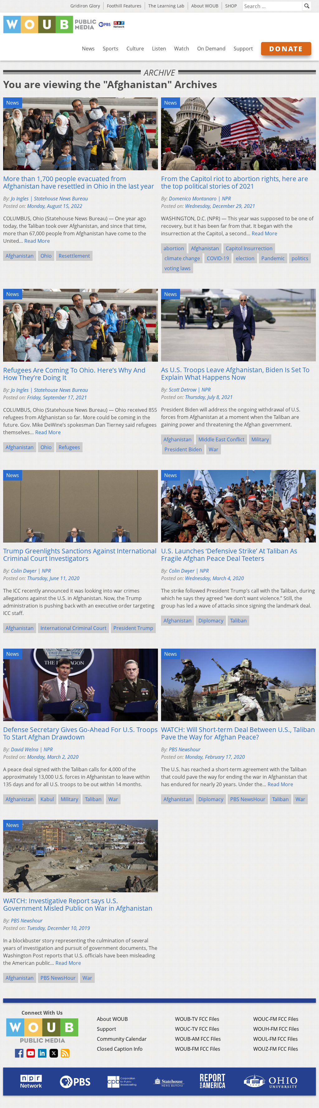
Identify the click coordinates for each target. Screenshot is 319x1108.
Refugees (69, 447)
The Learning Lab (166, 6)
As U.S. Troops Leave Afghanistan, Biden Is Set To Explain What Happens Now (235, 373)
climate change (182, 258)
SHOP (231, 6)
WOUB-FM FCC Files (197, 1048)
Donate (286, 48)
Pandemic (273, 258)
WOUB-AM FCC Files (198, 1038)
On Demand (211, 48)
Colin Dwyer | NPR (31, 570)
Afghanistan (20, 255)
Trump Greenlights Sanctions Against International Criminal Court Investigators (79, 554)
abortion (174, 248)
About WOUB (204, 6)
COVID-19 (218, 258)
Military (260, 439)
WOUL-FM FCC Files (275, 1038)
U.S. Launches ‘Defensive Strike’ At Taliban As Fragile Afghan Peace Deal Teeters (229, 554)
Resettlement (74, 255)
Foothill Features (124, 6)
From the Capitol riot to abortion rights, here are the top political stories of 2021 (234, 182)
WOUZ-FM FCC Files (275, 1048)
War (213, 449)
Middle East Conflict (221, 439)
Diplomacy (210, 620)
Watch (181, 48)
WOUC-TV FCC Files (197, 1029)
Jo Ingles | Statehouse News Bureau (49, 198)
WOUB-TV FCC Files (197, 1019)
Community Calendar (122, 1038)
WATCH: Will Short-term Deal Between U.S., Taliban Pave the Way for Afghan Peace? (238, 733)
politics (300, 258)
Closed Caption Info (120, 1048)
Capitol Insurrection (249, 248)
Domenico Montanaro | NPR (200, 198)
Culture (135, 48)
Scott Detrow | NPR (190, 389)
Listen (159, 48)
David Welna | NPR (32, 749)
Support (243, 48)
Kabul (47, 799)
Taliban (238, 620)
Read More (37, 240)
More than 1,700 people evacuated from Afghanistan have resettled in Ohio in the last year (78, 182)
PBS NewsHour (247, 799)
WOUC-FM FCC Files (275, 1019)
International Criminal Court (73, 628)
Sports (110, 48)
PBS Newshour (184, 749)
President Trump (133, 628)
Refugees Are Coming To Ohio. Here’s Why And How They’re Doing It (74, 373)
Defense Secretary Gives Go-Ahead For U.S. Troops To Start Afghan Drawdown (80, 733)
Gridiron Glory (85, 6)
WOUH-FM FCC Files (276, 1029)
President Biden (183, 449)
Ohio (46, 255)
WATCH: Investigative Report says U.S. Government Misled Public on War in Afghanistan (77, 904)
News (88, 48)
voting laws (177, 268)
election (245, 258)
